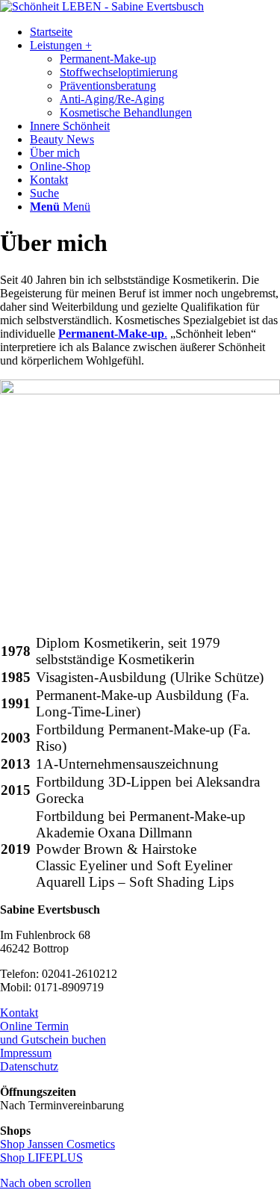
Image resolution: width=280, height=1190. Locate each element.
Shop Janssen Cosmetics (57, 1144)
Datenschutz (29, 1066)
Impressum (26, 1053)
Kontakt (19, 1012)
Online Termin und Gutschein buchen (53, 1033)
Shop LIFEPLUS (41, 1157)
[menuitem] (155, 32)
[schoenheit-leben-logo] (102, 6)
